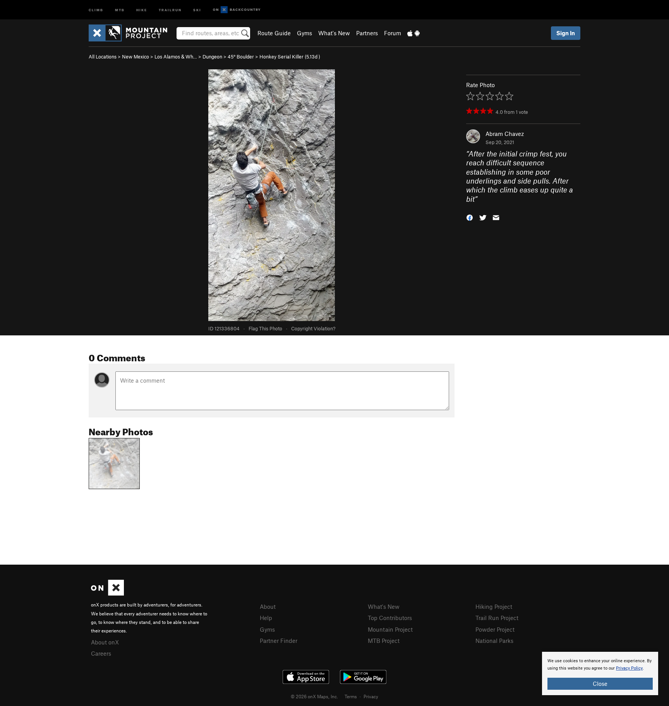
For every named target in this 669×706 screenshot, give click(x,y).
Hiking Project (493, 606)
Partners (367, 32)
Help (266, 617)
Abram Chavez (504, 133)
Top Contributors (390, 617)
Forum (392, 32)
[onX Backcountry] (236, 10)
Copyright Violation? (313, 328)
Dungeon (212, 56)
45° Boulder (241, 56)
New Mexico (135, 56)
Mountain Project (390, 629)
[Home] (132, 32)
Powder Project (495, 629)
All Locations (103, 56)
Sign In (565, 32)
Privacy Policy (629, 668)
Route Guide (274, 32)
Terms (351, 696)
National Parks (494, 640)
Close (600, 683)
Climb (96, 9)
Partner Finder (278, 640)
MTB (120, 9)
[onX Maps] (107, 593)
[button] (469, 217)
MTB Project (384, 640)
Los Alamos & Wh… (175, 56)
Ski (197, 9)
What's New (334, 32)
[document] (600, 673)
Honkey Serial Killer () (289, 56)
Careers (101, 653)
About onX (105, 642)
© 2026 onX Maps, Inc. (314, 696)
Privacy (371, 696)
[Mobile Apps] (413, 32)
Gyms (304, 32)
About (268, 606)
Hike (141, 9)
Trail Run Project (496, 617)
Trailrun (170, 9)
